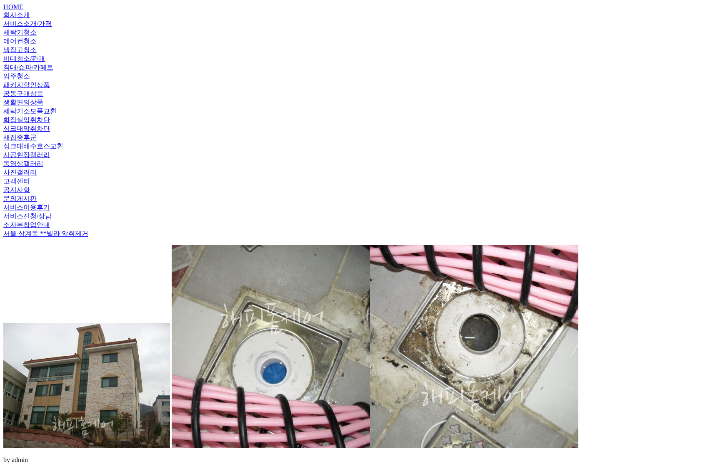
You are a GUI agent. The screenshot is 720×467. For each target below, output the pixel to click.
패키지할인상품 (26, 84)
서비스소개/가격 (27, 23)
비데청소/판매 (24, 58)
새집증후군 (20, 137)
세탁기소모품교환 (30, 111)
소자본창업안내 (26, 224)
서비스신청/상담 (27, 216)
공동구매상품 (23, 93)
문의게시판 (20, 198)
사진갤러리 (20, 172)
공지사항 (16, 189)
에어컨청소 (20, 41)
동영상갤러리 (23, 163)
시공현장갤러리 (26, 154)
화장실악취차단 (26, 119)
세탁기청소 (20, 32)
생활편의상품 (23, 102)
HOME (13, 6)
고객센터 (16, 181)
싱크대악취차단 (26, 128)
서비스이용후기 (26, 207)
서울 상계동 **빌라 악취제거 (45, 233)
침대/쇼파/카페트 (28, 67)
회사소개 (16, 14)
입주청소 (16, 76)
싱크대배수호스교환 (33, 146)
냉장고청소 (20, 49)
